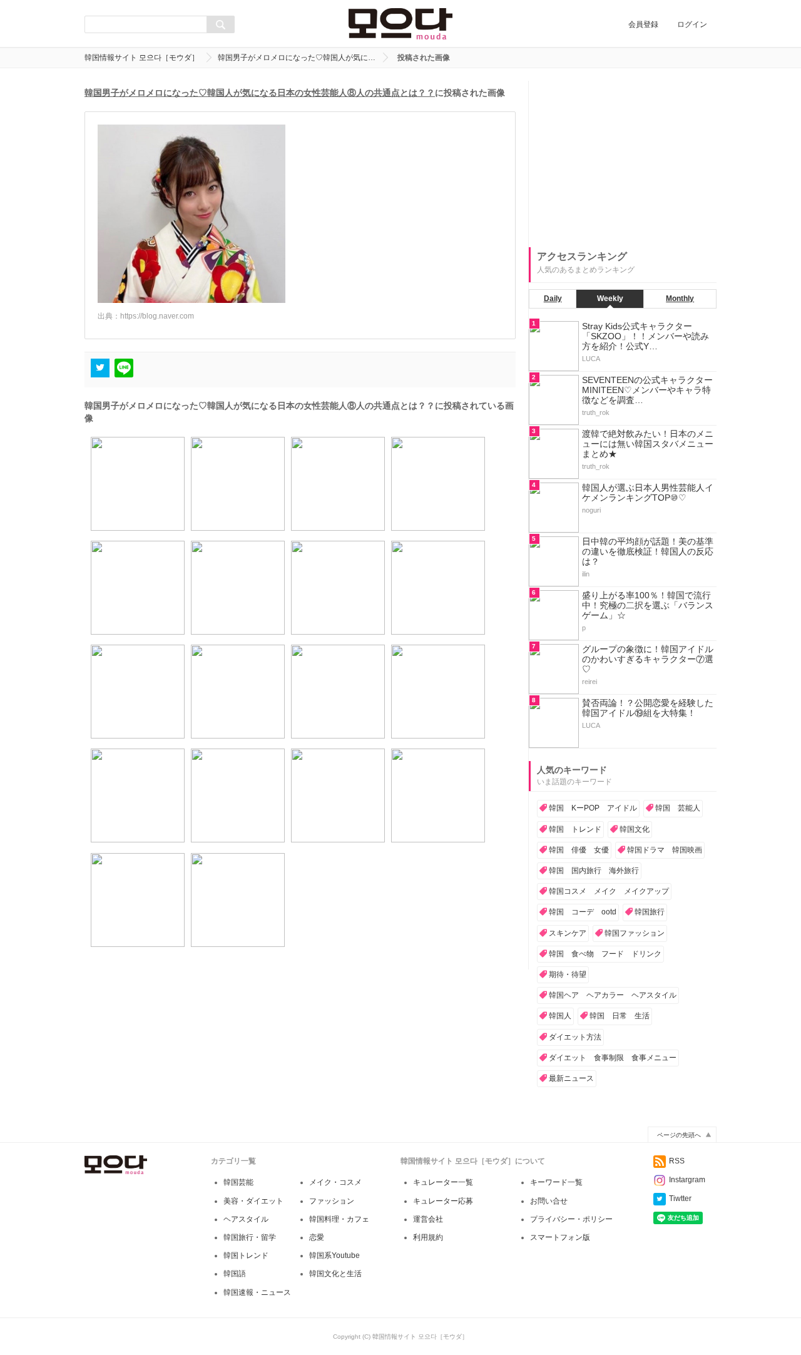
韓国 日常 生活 (619, 1015)
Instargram (687, 1179)
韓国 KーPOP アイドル (593, 808)
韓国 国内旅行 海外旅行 (594, 870)
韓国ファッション (635, 933)
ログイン (692, 24)
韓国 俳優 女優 (579, 850)
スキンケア (567, 933)
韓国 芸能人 (677, 808)
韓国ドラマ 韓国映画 (664, 850)
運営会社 (428, 1219)
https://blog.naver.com (157, 316)
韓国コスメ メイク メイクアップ (609, 891)
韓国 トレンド (575, 829)
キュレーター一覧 (443, 1182)
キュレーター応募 (443, 1201)
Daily (553, 298)
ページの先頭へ (679, 1135)
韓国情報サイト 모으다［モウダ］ (141, 57)
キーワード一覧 (556, 1182)
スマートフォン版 (560, 1237)
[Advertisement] (623, 159)
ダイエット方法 (575, 1037)
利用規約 (428, 1237)
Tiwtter (680, 1198)
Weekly (610, 298)
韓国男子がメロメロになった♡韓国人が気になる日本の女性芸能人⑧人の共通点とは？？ (259, 93)
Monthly (680, 298)
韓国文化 (635, 829)
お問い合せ (549, 1201)
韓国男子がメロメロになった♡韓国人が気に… (296, 57)
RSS (677, 1161)
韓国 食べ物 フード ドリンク (605, 953)
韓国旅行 (650, 912)
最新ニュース (571, 1078)
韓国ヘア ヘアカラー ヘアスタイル (612, 995)
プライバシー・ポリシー (571, 1219)
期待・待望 (567, 974)
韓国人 (560, 1015)
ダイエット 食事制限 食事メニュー (612, 1057)
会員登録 (643, 24)
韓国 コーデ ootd (582, 912)
